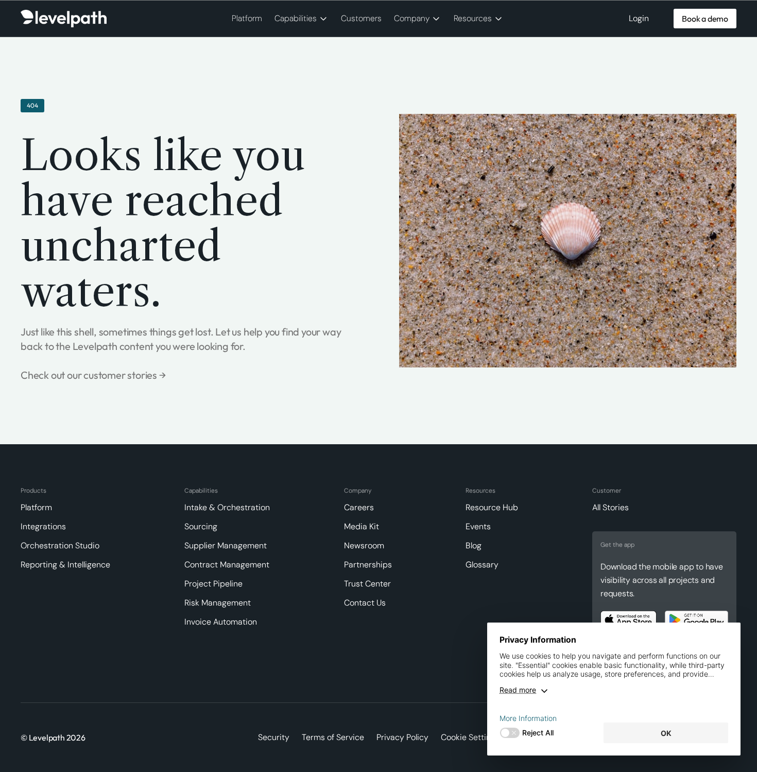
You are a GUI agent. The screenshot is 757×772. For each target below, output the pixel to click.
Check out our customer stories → (93, 374)
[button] (301, 18)
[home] (64, 19)
